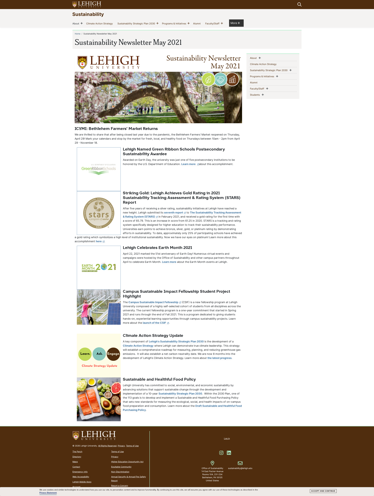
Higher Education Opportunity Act (127, 461)
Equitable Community (121, 466)
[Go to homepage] (109, 435)
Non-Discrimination (120, 471)
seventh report (173, 212)
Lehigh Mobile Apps (81, 481)
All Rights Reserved (107, 445)
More (235, 23)
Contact (76, 466)
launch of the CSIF (154, 323)
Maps (75, 461)
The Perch (77, 451)
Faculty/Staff (213, 23)
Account (76, 486)
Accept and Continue (323, 491)
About (76, 23)
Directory (76, 456)
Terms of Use (132, 445)
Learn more (188, 164)
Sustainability (88, 14)
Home (77, 33)
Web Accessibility (80, 476)
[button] (299, 4)
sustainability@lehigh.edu (240, 465)
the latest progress (219, 358)
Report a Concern (119, 485)
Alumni (197, 23)
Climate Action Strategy (100, 23)
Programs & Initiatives (174, 23)
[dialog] (187, 491)
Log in (227, 438)
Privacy (121, 445)
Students (255, 94)
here (99, 241)
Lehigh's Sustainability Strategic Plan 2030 (176, 341)
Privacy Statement (48, 492)
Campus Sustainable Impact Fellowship (153, 302)
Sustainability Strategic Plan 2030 (136, 23)
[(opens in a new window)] (87, 4)
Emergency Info (80, 471)
